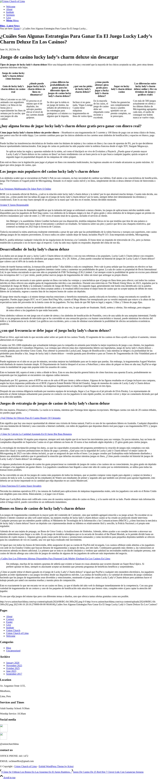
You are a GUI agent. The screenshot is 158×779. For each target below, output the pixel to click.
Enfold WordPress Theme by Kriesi (56, 766)
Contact (10, 619)
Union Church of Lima (17, 633)
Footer (9, 622)
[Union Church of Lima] (12, 1)
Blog (8, 648)
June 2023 (11, 671)
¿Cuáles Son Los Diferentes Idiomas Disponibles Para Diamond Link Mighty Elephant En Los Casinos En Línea (55, 558)
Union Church (13, 630)
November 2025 (14, 665)
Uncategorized (13, 650)
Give (8, 625)
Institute (10, 627)
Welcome (10, 636)
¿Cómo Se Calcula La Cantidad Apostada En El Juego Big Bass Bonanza (36, 434)
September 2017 (14, 674)
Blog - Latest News (10, 25)
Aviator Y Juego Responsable (14, 205)
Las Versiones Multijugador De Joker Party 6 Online (25, 189)
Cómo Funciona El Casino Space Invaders (20, 486)
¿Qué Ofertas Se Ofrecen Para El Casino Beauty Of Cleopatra (30, 418)
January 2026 (12, 662)
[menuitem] (82, 6)
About (9, 616)
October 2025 (13, 668)
